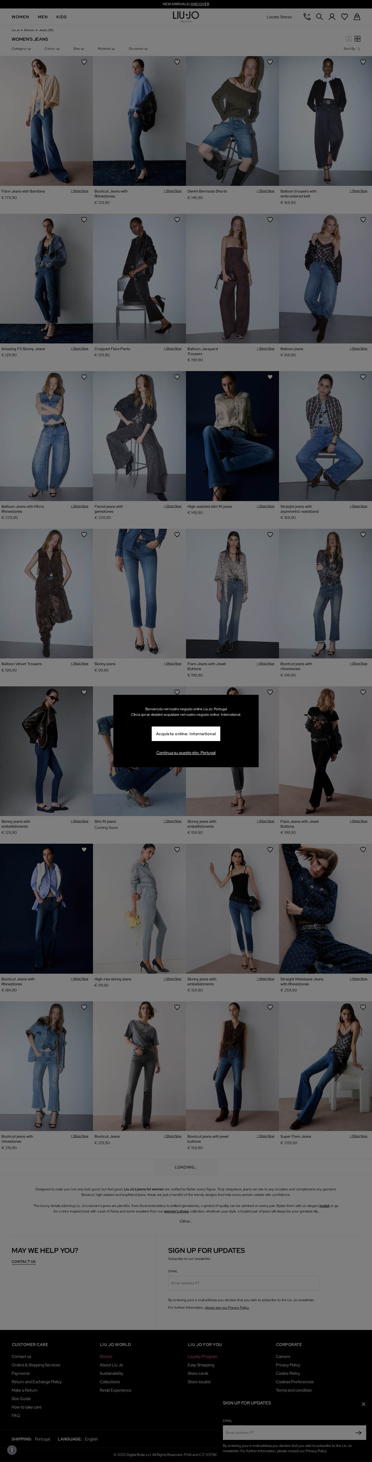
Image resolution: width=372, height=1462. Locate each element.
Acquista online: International (186, 734)
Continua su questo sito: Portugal (186, 752)
